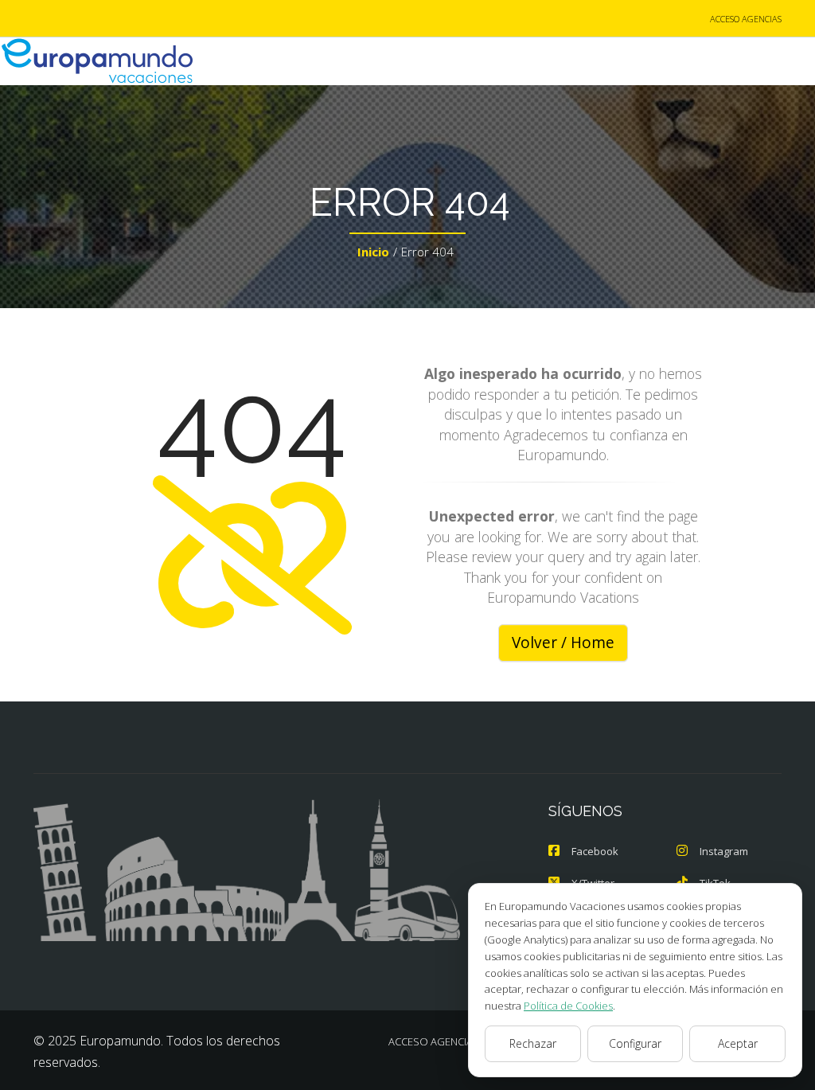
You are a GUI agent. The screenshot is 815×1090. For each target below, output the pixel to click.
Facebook (594, 851)
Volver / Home (563, 642)
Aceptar (738, 1043)
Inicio (373, 252)
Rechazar (532, 1043)
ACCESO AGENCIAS (746, 19)
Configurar (635, 1043)
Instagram (724, 851)
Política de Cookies (568, 1005)
